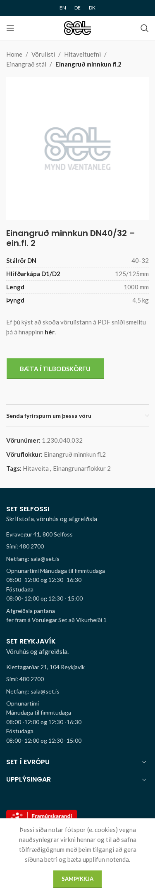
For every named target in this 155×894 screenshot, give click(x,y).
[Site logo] (77, 27)
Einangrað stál (26, 64)
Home (14, 54)
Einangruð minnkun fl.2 (88, 64)
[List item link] (77, 546)
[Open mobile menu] (10, 28)
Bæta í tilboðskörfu (55, 368)
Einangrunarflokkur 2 (82, 468)
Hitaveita (36, 468)
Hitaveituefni (82, 54)
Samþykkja (77, 878)
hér (50, 332)
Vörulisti (43, 54)
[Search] (144, 28)
